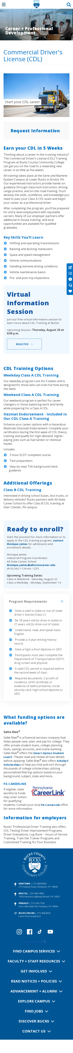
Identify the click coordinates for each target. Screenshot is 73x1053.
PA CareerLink (50, 805)
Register (22, 344)
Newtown (24, 883)
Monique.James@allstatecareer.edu (31, 565)
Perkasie (23, 903)
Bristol (23, 893)
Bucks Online (27, 913)
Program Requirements (28, 601)
